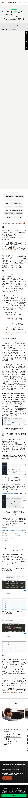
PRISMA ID (11, 373)
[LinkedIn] (26, 38)
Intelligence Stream (7, 349)
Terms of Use (22, 773)
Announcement (13, 193)
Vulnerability (18, 217)
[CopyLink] (26, 47)
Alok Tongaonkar (14, 26)
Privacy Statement (14, 774)
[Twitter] (26, 35)
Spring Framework (9, 213)
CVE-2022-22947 (9, 318)
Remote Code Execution (16, 210)
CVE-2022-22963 (8, 206)
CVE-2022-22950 (9, 323)
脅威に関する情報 (11, 250)
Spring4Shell (19, 213)
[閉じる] (26, 786)
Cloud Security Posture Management (14, 196)
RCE (7, 210)
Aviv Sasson (20, 25)
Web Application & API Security (13, 203)
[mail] (26, 44)
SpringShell (9, 217)
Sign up (6, 778)
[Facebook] (26, 33)
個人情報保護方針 (22, 792)
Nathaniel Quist (7, 25)
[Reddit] (26, 41)
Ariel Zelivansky (14, 25)
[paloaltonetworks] (12, 2)
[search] (24, 2)
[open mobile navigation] (3, 2)
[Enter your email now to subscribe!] (14, 771)
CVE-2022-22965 (19, 206)
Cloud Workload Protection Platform (14, 199)
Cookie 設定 (14, 795)
